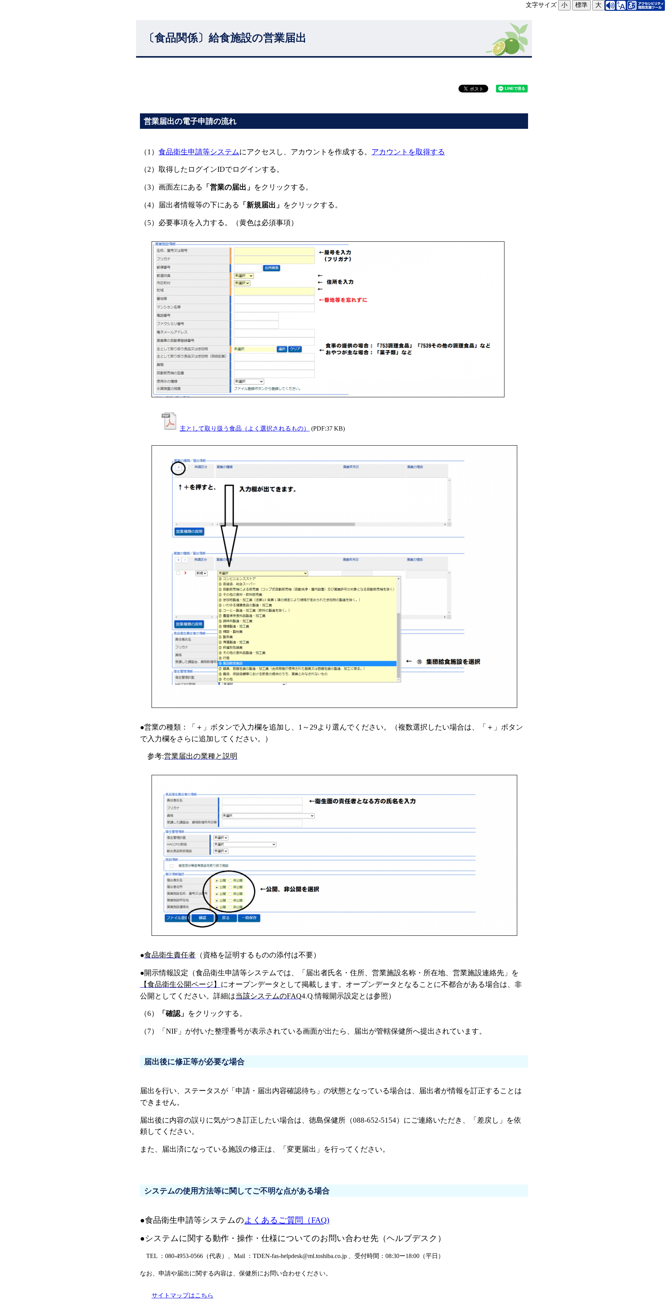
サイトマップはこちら (182, 1295)
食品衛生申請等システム (198, 152)
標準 (581, 5)
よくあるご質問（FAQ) (286, 1219)
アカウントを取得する (408, 152)
